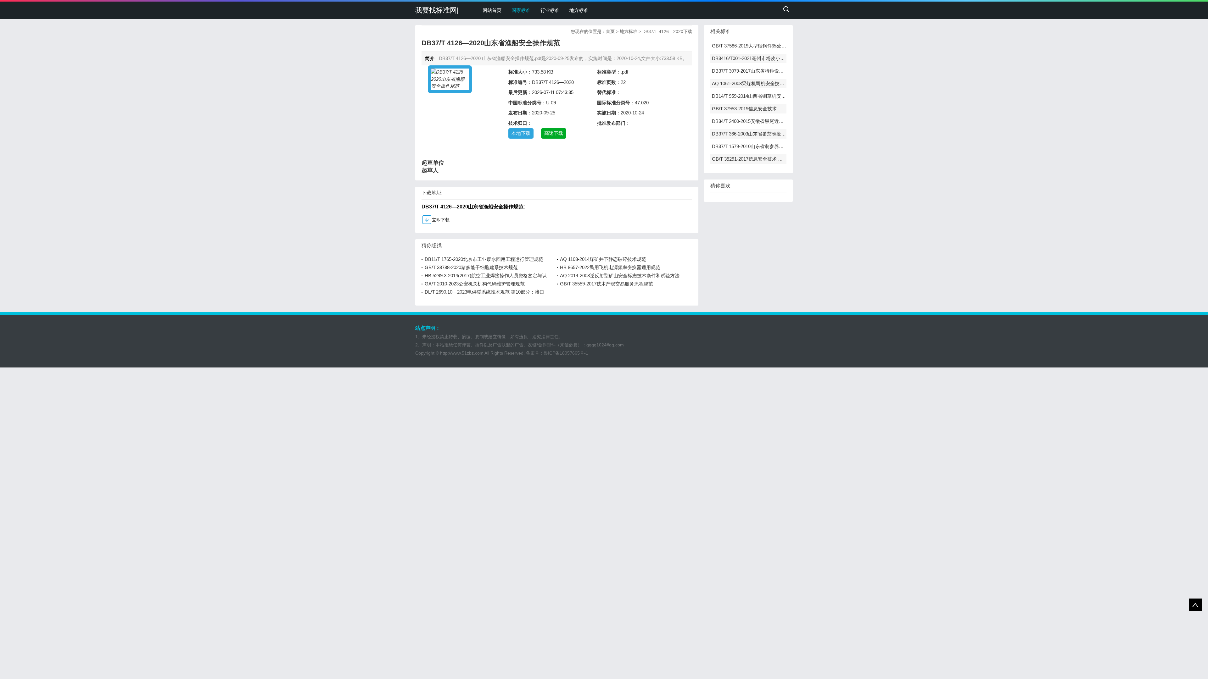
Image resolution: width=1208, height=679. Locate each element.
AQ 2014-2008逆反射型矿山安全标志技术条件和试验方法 (620, 275)
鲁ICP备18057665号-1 (566, 353)
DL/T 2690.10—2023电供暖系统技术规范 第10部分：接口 (484, 292)
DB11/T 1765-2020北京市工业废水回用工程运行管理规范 (484, 259)
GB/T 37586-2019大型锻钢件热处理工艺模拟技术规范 (768, 45)
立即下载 (441, 219)
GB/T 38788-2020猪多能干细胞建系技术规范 (471, 267)
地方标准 (578, 10)
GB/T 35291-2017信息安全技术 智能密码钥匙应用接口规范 (773, 159)
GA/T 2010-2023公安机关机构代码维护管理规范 (475, 283)
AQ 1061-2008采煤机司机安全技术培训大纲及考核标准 (769, 83)
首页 (610, 31)
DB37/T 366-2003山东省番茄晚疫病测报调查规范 (763, 133)
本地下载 (521, 133)
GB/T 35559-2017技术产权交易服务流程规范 (606, 283)
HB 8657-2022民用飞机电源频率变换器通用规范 (610, 267)
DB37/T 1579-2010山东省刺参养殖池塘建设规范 (762, 146)
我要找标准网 (436, 10)
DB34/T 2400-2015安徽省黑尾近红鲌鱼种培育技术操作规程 (774, 121)
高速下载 (553, 133)
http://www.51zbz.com (462, 353)
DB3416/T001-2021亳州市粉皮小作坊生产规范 (760, 58)
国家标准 (521, 10)
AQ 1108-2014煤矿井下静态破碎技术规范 (603, 259)
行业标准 (549, 10)
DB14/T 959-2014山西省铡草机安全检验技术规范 (763, 96)
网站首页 (492, 10)
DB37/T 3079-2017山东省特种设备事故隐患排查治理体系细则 (776, 71)
